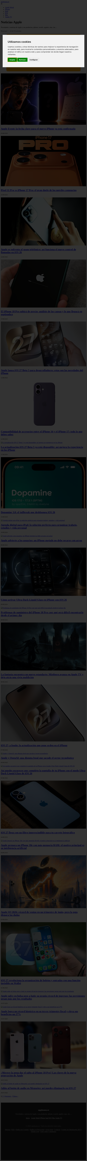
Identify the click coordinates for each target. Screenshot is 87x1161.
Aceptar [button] (12, 60)
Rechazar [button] (22, 60)
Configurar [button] (34, 60)
